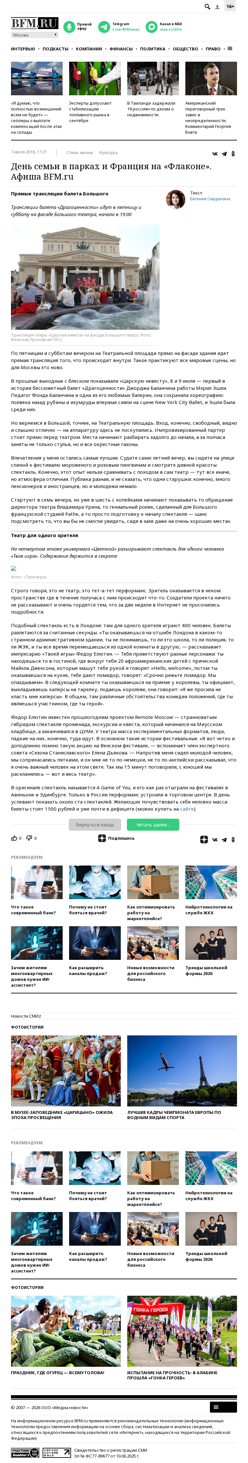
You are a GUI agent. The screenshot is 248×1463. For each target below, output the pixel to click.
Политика (152, 49)
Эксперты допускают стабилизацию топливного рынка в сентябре (90, 111)
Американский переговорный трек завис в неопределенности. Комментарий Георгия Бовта (208, 117)
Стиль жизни (80, 152)
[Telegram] (224, 154)
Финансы (121, 49)
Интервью (23, 49)
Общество (185, 49)
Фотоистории (27, 1027)
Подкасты (55, 49)
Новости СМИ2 (26, 1016)
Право (213, 49)
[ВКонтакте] (215, 154)
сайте (187, 808)
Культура (108, 152)
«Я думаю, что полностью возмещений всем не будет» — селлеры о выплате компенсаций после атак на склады (36, 117)
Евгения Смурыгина (210, 199)
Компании (89, 49)
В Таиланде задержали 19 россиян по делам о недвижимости (151, 109)
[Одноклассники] (233, 154)
